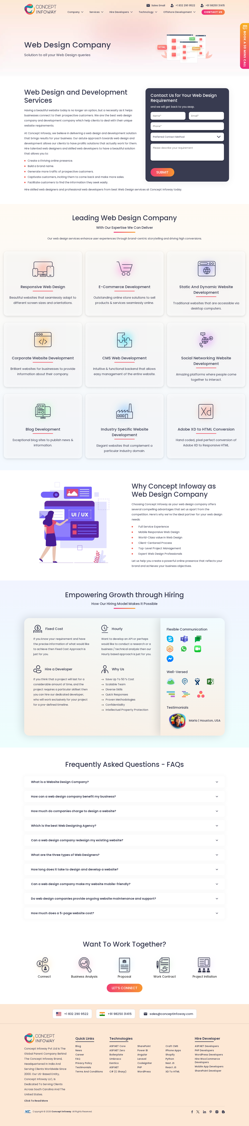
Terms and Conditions (89, 1071)
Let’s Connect (124, 988)
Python (169, 1059)
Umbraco (115, 1059)
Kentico (114, 1063)
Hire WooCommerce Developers (207, 1060)
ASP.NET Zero (117, 1050)
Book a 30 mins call (245, 49)
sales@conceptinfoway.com (171, 1014)
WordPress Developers (209, 1054)
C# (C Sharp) (117, 1071)
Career (79, 1054)
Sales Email (158, 5)
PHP (139, 1067)
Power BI (142, 1050)
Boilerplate (116, 1054)
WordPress (144, 1071)
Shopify (170, 1054)
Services (94, 12)
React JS (170, 1067)
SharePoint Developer (208, 1070)
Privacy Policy (83, 1063)
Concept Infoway (61, 1111)
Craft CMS (171, 1046)
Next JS (169, 1063)
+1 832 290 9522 (185, 5)
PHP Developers (204, 1050)
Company (73, 12)
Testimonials (83, 1067)
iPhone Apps (173, 1050)
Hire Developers (119, 12)
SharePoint (144, 1046)
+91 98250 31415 (215, 5)
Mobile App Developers (209, 1066)
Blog (78, 1046)
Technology (146, 12)
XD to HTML (172, 1071)
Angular (142, 1054)
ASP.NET (114, 1067)
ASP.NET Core (117, 1046)
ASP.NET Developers (207, 1046)
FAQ (77, 1059)
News (78, 1050)
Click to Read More (36, 1100)
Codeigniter (144, 1063)
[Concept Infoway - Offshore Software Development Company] (40, 9)
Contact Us (213, 12)
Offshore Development (177, 12)
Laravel (141, 1059)
